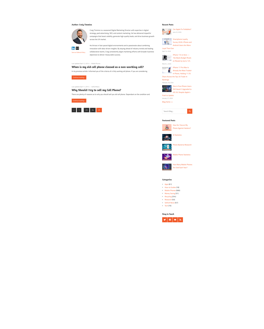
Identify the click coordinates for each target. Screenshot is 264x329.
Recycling (168, 196)
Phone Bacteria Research (182, 144)
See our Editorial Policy (78, 52)
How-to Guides (170, 187)
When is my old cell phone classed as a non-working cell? (108, 67)
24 (93, 110)
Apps (166, 184)
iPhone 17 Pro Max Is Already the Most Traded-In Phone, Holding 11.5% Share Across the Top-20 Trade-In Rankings (177, 73)
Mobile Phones (95, 63)
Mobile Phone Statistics (181, 154)
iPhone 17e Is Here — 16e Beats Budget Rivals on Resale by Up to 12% (182, 58)
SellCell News (95, 87)
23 (86, 110)
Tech (166, 205)
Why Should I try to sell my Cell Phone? (96, 90)
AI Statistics (177, 135)
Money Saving (170, 193)
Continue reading (78, 77)
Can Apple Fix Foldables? (182, 29)
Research (168, 199)
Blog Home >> (167, 102)
